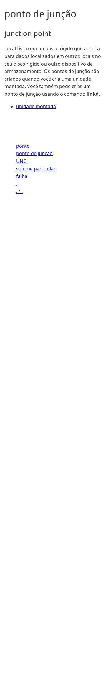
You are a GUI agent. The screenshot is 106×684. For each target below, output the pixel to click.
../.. (19, 191)
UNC (21, 161)
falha (21, 176)
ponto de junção (34, 153)
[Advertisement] (53, 447)
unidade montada (36, 106)
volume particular (36, 168)
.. (17, 184)
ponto (23, 146)
